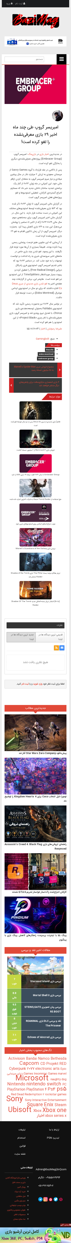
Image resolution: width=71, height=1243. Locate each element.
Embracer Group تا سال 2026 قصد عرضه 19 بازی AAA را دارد (35, 474)
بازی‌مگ (32, 154)
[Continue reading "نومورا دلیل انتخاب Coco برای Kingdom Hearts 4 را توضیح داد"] (36, 776)
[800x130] (36, 41)
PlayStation (16, 1089)
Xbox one (54, 1110)
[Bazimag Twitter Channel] (56, 1199)
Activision (17, 1059)
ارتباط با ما (54, 1130)
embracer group (45, 358)
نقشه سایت (19, 1154)
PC (64, 1084)
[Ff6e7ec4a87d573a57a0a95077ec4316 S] (35, 410)
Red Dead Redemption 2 (28, 1094)
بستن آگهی (64, 1225)
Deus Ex (49, 349)
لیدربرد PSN (53, 1138)
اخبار (43, 329)
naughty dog (58, 1079)
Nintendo (16, 1084)
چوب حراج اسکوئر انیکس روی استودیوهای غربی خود (35, 524)
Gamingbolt (42, 339)
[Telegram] (40, 1199)
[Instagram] (45, 1199)
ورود (8, 4)
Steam (60, 1105)
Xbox (37, 1111)
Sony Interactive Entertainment (45, 1100)
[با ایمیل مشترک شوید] (61, 647)
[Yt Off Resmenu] (61, 59)
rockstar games (55, 1094)
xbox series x (55, 1116)
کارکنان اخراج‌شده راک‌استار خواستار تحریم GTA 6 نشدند (39, 892)
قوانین (22, 1146)
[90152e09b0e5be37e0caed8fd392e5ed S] (35, 590)
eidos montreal (46, 354)
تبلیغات (22, 1130)
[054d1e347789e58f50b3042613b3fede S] (35, 513)
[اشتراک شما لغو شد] (56, 647)
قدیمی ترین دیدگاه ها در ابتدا (50, 637)
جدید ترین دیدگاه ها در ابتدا (22, 637)
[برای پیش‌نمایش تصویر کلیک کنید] (36, 84)
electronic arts (47, 1069)
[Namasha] (50, 1199)
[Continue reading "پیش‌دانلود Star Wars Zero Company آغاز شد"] (36, 733)
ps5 (61, 1089)
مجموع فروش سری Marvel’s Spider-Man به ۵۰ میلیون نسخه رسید (34, 368)
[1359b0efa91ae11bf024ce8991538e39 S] (35, 488)
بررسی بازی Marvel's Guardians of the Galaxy (35, 548)
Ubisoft (20, 1110)
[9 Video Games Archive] (35, 1235)
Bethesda (58, 1059)
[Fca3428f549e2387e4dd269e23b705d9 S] (35, 537)
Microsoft (33, 1078)
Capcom (29, 1063)
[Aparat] (61, 1199)
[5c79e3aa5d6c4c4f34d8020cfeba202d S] (35, 463)
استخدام (21, 1138)
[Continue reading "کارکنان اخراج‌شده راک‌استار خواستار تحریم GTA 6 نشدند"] (36, 872)
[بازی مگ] (35, 21)
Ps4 (52, 1089)
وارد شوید (37, 684)
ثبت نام (19, 4)
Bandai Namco (38, 1059)
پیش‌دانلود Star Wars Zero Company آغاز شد (42, 753)
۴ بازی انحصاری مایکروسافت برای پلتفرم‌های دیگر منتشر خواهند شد (39, 384)
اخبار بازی (44, 154)
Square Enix (41, 1105)
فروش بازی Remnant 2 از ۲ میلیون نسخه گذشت (35, 450)
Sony (15, 1099)
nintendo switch (44, 1084)
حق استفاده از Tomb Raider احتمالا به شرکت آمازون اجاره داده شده (35, 499)
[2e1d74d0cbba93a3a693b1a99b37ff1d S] (35, 439)
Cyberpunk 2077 (22, 1069)
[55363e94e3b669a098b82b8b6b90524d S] (35, 562)
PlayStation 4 (37, 1089)
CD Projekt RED (53, 1064)
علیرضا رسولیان (54, 329)
